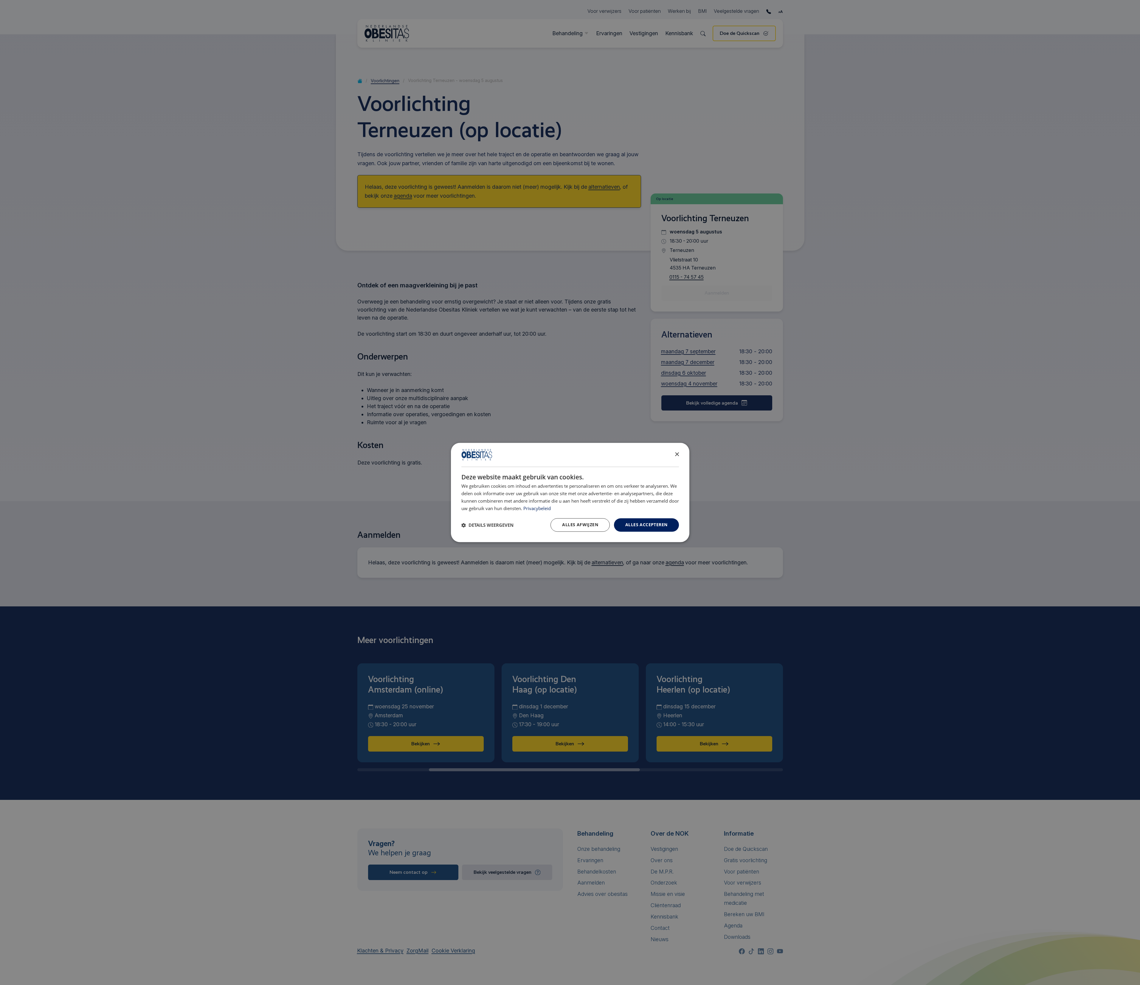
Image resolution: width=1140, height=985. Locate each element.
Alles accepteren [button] (646, 525)
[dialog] (570, 492)
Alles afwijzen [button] (580, 525)
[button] (487, 525)
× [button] (676, 454)
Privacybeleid (537, 508)
